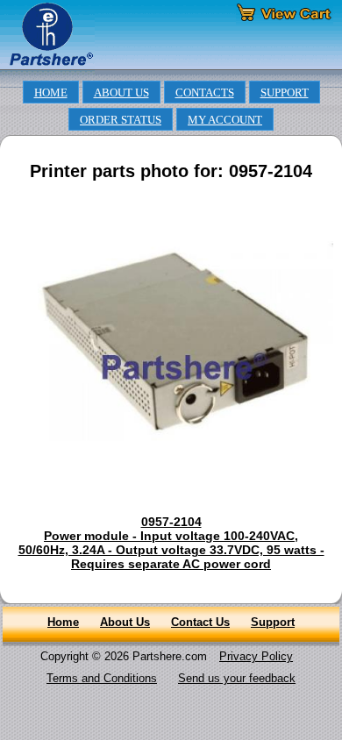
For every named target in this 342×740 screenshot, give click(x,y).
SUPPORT (284, 93)
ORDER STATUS (120, 120)
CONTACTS (204, 93)
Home (63, 622)
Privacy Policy (256, 656)
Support (273, 622)
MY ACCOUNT (225, 120)
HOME (51, 93)
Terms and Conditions (101, 678)
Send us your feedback (237, 678)
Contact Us (200, 622)
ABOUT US (121, 93)
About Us (125, 622)
